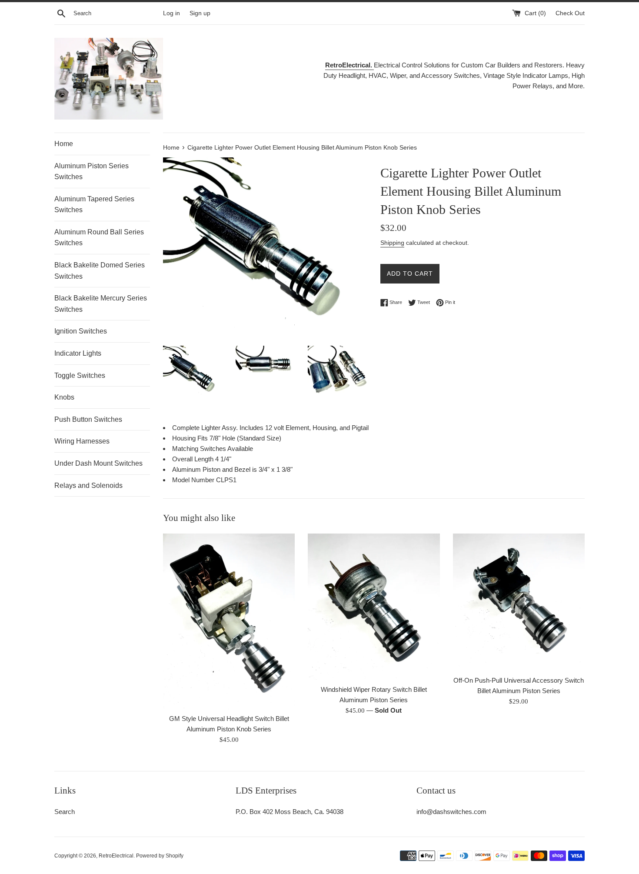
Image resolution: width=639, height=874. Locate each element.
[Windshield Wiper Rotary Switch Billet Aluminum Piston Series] (373, 607)
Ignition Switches (80, 331)
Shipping (392, 242)
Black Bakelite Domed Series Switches (99, 270)
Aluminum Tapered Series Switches (94, 204)
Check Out (570, 13)
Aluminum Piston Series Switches (91, 171)
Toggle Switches (79, 375)
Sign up (200, 13)
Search (64, 811)
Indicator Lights (77, 353)
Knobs (64, 397)
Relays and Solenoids (88, 485)
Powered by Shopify (159, 856)
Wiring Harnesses (82, 441)
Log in (171, 13)
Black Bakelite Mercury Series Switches (100, 303)
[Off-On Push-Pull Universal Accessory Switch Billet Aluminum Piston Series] (519, 602)
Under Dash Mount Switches (98, 463)
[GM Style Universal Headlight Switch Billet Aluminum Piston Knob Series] (229, 621)
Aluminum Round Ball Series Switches (99, 237)
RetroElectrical (116, 856)
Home (63, 143)
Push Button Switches (88, 419)
